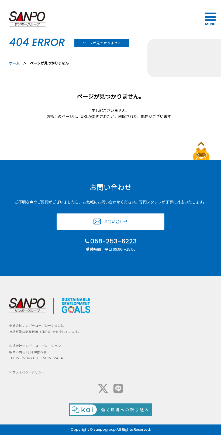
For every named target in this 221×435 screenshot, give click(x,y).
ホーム (14, 63)
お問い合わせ (115, 221)
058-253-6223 (113, 241)
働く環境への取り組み (125, 409)
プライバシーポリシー (28, 372)
